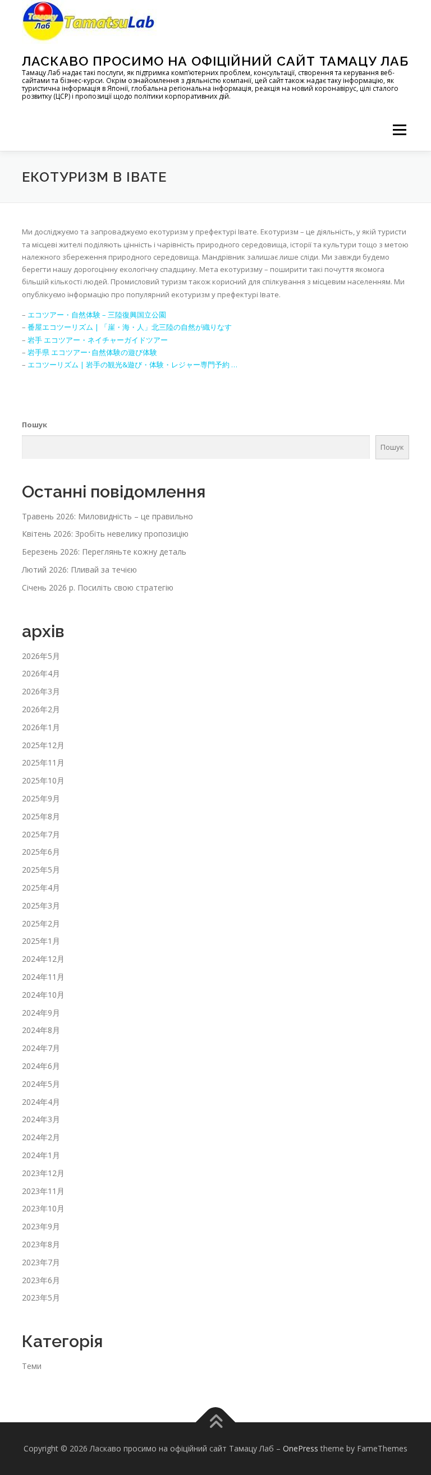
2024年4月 (41, 1101)
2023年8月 (41, 1244)
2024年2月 (41, 1137)
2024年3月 (41, 1119)
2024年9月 (41, 1012)
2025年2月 (41, 923)
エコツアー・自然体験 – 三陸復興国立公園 (96, 315)
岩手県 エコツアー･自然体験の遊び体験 (92, 352)
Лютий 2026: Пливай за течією (79, 569)
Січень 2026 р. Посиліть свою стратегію (97, 587)
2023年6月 (41, 1280)
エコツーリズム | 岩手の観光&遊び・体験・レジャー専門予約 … (132, 364)
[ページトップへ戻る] (216, 1422)
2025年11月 (43, 762)
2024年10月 (43, 994)
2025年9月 (41, 798)
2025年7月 (41, 834)
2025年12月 (43, 745)
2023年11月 (43, 1191)
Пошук (34, 425)
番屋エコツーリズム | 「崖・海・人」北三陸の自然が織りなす (129, 327)
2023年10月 (43, 1208)
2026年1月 (41, 727)
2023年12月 (43, 1173)
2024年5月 (41, 1083)
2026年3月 (41, 691)
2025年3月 (41, 905)
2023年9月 (41, 1226)
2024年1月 (41, 1155)
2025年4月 (41, 887)
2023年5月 (41, 1297)
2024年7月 (41, 1048)
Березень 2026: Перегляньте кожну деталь (104, 551)
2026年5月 (41, 656)
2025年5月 (41, 869)
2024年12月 (43, 958)
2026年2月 (41, 709)
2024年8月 (41, 1030)
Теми (32, 1366)
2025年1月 (41, 940)
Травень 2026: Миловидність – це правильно (107, 516)
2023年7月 (41, 1262)
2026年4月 (41, 673)
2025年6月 (41, 851)
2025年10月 (43, 780)
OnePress (300, 1448)
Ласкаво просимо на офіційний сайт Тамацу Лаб (215, 60)
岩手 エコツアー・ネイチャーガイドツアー (97, 340)
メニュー (399, 130)
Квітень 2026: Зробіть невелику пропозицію (105, 533)
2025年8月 (41, 816)
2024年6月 (41, 1066)
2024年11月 (43, 976)
